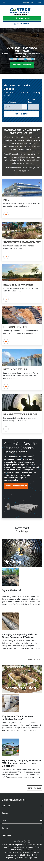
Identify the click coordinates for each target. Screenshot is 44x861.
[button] (22, 806)
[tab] (22, 806)
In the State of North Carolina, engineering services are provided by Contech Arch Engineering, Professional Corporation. (22, 855)
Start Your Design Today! (16, 486)
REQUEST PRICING (24, 24)
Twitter (25, 841)
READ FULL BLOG (34, 659)
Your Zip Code (31, 100)
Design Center (24, 18)
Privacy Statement (25, 847)
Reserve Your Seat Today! (22, 65)
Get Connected (21, 114)
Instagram (29, 841)
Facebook (18, 841)
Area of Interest (10, 102)
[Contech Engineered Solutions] (22, 11)
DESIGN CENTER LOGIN (32, 2)
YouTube (15, 841)
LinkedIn (22, 841)
